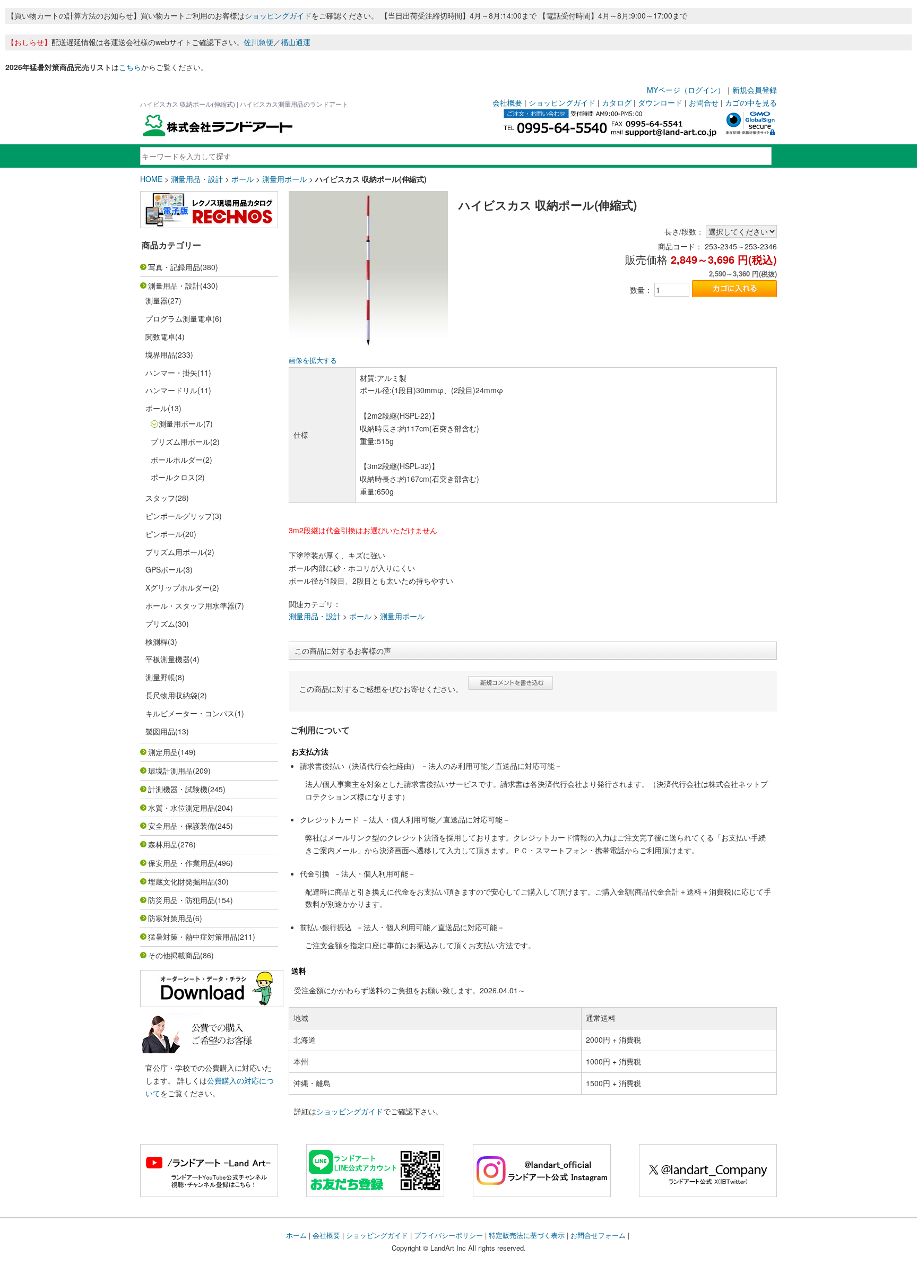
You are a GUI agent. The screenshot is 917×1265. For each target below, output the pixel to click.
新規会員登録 (754, 89)
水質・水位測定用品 (181, 807)
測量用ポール (284, 179)
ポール (242, 179)
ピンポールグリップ (178, 515)
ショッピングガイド (278, 15)
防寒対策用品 (170, 918)
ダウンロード (660, 102)
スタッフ (160, 497)
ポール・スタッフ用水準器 (190, 605)
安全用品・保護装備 (181, 825)
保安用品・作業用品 (181, 862)
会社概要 (507, 102)
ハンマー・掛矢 (171, 372)
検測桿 (156, 641)
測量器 (156, 300)
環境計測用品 (170, 770)
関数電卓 (160, 336)
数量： (641, 289)
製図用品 (160, 731)
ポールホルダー (177, 459)
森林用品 (163, 844)
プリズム (160, 623)
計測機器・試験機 (177, 789)
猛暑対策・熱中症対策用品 (192, 936)
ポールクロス (173, 477)
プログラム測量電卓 (178, 318)
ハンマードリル (171, 390)
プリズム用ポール (180, 441)
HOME (151, 179)
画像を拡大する (313, 360)
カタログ (616, 102)
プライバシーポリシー (448, 1235)
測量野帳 (160, 677)
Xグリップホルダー (177, 587)
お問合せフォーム (598, 1235)
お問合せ (704, 102)
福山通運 (295, 42)
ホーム (296, 1235)
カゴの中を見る (751, 102)
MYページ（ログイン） (686, 89)
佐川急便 (258, 42)
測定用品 (163, 752)
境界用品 (160, 354)
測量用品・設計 (197, 179)
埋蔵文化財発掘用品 (181, 881)
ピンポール (164, 533)
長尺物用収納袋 (171, 695)
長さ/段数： (684, 231)
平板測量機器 (167, 659)
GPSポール (164, 569)
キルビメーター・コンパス (190, 713)
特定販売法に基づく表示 (527, 1235)
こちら (130, 67)
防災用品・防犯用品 (181, 900)
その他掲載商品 (174, 955)
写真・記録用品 (174, 267)
